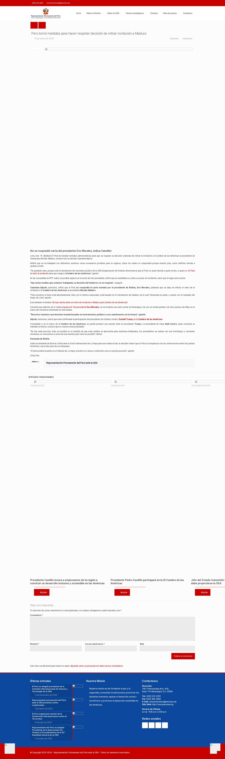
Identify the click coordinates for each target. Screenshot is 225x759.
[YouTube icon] (187, 3)
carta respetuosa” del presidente (77, 307)
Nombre (34, 644)
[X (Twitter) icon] (184, 3)
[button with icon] (145, 725)
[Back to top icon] (192, 752)
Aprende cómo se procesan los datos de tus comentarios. (97, 666)
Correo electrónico (95, 644)
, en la (140, 319)
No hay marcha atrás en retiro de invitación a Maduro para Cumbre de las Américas (89, 302)
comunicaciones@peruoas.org (58, 3)
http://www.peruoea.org (162, 704)
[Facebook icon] (180, 3)
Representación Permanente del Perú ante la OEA (72, 363)
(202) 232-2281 (37, 3)
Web (142, 644)
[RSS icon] (193, 3)
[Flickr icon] (190, 3)
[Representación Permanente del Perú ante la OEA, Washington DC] (46, 13)
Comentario (36, 615)
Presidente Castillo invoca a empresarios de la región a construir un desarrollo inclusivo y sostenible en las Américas (67, 581)
